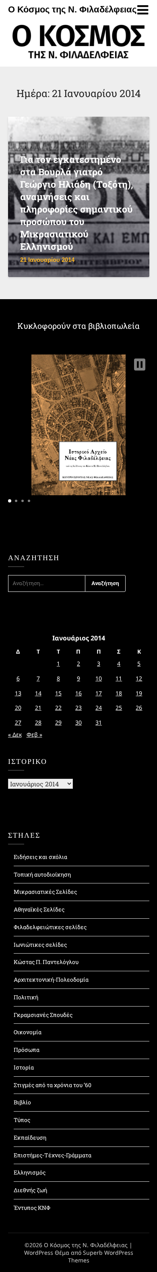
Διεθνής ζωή (30, 1190)
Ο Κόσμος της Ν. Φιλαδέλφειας (72, 9)
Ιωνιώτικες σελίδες (40, 944)
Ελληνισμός (29, 1172)
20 (18, 707)
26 (139, 707)
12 (139, 678)
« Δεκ (15, 734)
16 (78, 693)
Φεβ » (34, 734)
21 (38, 707)
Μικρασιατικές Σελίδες (45, 891)
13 (18, 693)
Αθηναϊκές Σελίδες (39, 909)
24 (98, 707)
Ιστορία (24, 1067)
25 (119, 707)
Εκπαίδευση (30, 1137)
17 (98, 693)
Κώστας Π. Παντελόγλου (46, 962)
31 (98, 722)
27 (18, 722)
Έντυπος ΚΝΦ (32, 1207)
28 (38, 722)
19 (139, 693)
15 (58, 693)
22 (58, 707)
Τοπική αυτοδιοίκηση (42, 874)
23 (78, 707)
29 (58, 722)
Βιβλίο (22, 1102)
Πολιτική (26, 997)
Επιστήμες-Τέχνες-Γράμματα (52, 1155)
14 (38, 693)
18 (119, 693)
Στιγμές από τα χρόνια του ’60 (52, 1085)
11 (119, 678)
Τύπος (22, 1120)
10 (98, 678)
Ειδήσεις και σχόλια (40, 857)
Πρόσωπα (26, 1049)
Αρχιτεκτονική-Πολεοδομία (51, 979)
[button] (139, 365)
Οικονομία (27, 1032)
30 (78, 722)
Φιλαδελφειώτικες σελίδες (50, 927)
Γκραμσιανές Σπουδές (43, 1015)
